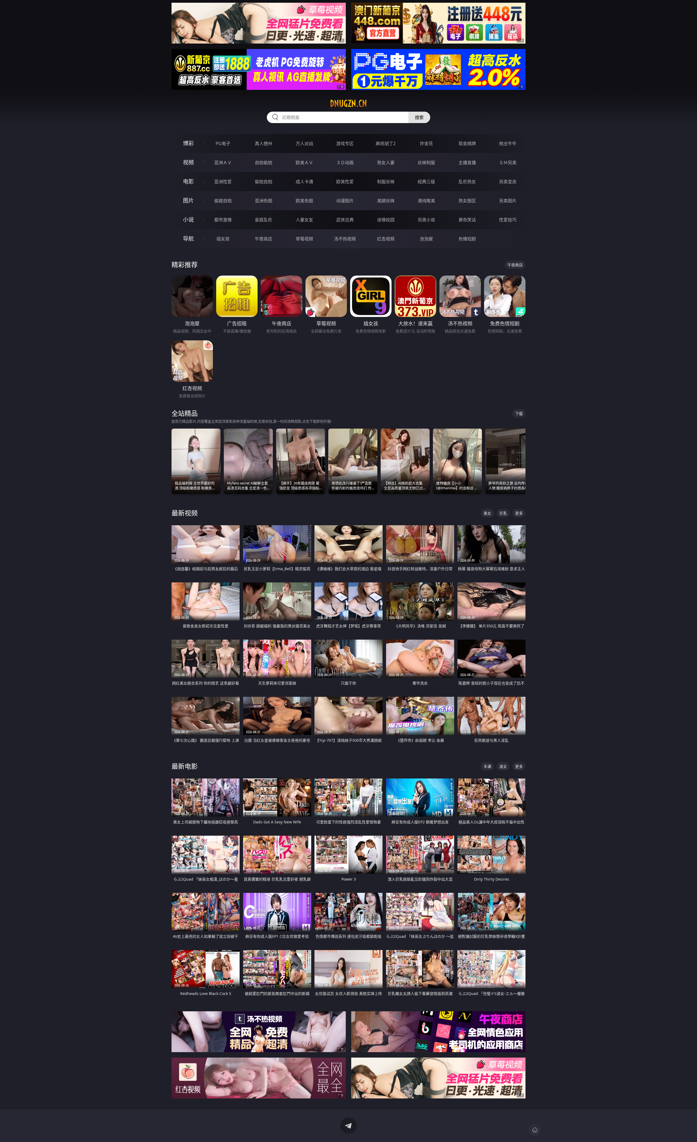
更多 (519, 513)
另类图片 (507, 201)
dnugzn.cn (348, 103)
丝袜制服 (426, 163)
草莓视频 (304, 239)
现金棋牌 (467, 143)
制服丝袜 (386, 182)
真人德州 (263, 143)
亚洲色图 (263, 201)
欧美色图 (304, 201)
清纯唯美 (426, 201)
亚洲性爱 (223, 182)
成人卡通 (304, 182)
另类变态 (507, 182)
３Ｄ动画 (345, 163)
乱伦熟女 (467, 182)
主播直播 (467, 163)
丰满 (487, 766)
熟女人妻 (386, 163)
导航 (188, 238)
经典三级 (426, 182)
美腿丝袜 (386, 201)
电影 (188, 181)
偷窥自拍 (223, 201)
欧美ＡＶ (304, 163)
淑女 (503, 766)
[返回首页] (534, 1130)
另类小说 (426, 220)
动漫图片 (345, 201)
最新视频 (185, 512)
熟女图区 (467, 201)
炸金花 (426, 143)
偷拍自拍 (263, 182)
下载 (519, 413)
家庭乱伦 (263, 220)
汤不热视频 (345, 239)
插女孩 (223, 239)
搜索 (419, 117)
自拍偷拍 (263, 163)
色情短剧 (467, 239)
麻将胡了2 (386, 143)
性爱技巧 (507, 220)
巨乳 (503, 513)
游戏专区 (345, 143)
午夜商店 (263, 239)
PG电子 (223, 143)
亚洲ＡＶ (223, 163)
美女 (487, 513)
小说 (188, 219)
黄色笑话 (467, 220)
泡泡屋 (426, 239)
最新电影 (185, 766)
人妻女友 (304, 220)
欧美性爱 (345, 182)
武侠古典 (345, 220)
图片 (188, 200)
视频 (188, 162)
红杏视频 (386, 239)
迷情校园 (386, 220)
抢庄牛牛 (507, 143)
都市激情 (223, 220)
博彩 (188, 143)
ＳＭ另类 (507, 163)
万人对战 (304, 143)
